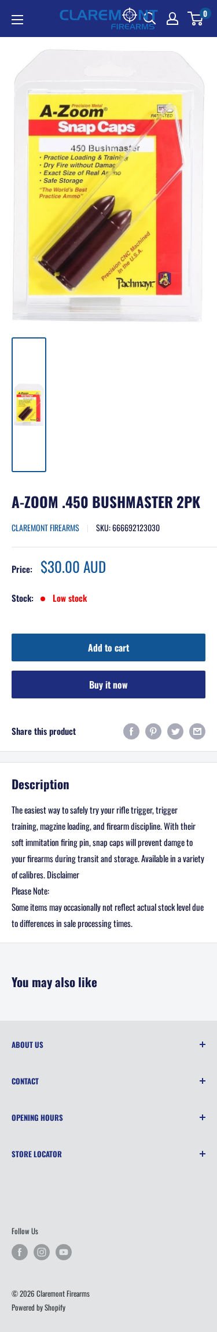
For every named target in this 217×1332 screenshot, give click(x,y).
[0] (196, 18)
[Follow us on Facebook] (20, 1252)
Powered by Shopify (38, 1307)
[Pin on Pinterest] (153, 730)
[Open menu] (17, 19)
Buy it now (108, 684)
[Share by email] (197, 730)
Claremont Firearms (45, 527)
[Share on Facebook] (131, 730)
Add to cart (108, 647)
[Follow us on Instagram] (42, 1252)
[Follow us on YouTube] (64, 1252)
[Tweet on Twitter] (175, 730)
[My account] (172, 18)
